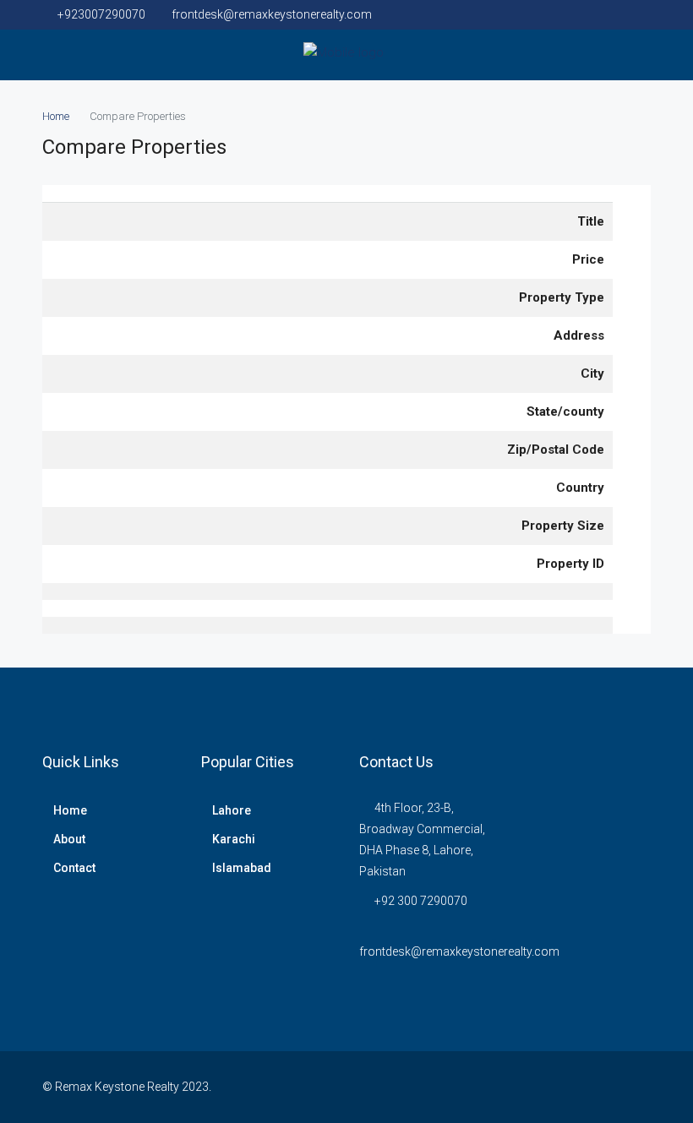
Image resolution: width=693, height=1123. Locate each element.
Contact (74, 868)
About (69, 839)
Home (70, 810)
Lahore (231, 810)
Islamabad (241, 868)
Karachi (233, 839)
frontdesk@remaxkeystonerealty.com (459, 951)
